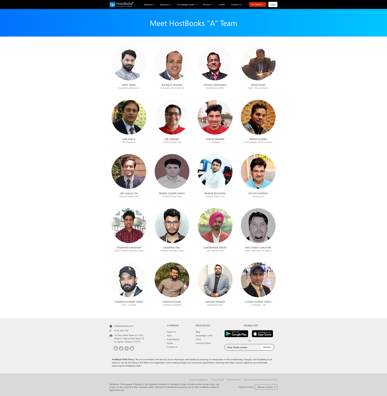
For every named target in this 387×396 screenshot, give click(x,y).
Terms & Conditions (197, 379)
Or (249, 340)
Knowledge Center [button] (186, 4)
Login (272, 4)
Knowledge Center (204, 335)
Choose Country (245, 386)
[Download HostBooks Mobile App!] (236, 333)
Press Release (173, 339)
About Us (171, 331)
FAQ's (198, 339)
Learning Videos (203, 343)
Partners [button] (207, 4)
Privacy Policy (217, 379)
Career (222, 4)
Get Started (257, 4)
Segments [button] (165, 4)
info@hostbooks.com (124, 325)
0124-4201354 (121, 330)
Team (169, 335)
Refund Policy (233, 379)
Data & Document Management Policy (260, 379)
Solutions (148, 4)
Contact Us (236, 4)
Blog (198, 331)
